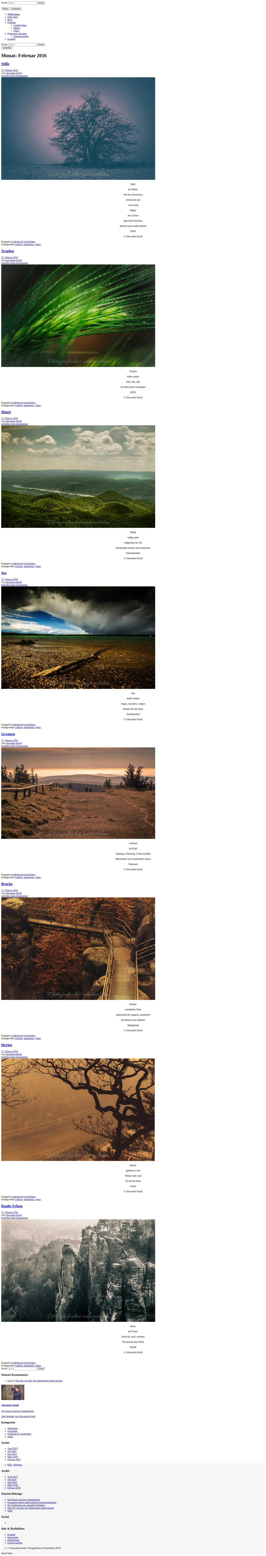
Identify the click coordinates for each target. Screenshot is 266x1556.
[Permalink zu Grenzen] (78, 838)
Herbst (6, 1045)
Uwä (9, 1380)
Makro (17, 28)
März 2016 (12, 1457)
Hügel (6, 412)
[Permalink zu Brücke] (78, 999)
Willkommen (13, 14)
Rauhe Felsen (11, 1206)
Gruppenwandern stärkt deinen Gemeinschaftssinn (31, 1502)
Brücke (7, 884)
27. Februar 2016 (9, 70)
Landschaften (20, 25)
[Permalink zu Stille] (78, 179)
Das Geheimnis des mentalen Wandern (26, 1505)
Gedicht (18, 244)
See (4, 573)
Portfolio (11, 22)
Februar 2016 (13, 1459)
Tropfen (7, 251)
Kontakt (11, 39)
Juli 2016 (11, 1451)
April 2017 (12, 1448)
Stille (5, 64)
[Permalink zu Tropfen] (78, 366)
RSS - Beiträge (14, 1464)
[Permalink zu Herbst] (78, 1160)
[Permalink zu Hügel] (78, 527)
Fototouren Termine (17, 33)
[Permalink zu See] (78, 688)
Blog (9, 19)
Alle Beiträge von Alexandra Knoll (18, 1416)
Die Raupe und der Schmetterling (17, 1411)
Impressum (12, 1537)
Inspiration (29, 244)
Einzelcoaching (21, 36)
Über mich (12, 17)
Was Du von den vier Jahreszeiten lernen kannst (39, 1380)
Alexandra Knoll (13, 73)
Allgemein (12, 1428)
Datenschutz (13, 1540)
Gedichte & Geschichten (23, 241)
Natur (16, 31)
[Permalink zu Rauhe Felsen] (78, 1321)
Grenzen (8, 734)
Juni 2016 (12, 1454)
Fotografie (12, 1431)
